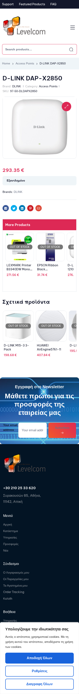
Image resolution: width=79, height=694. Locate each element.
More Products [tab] (17, 225)
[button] (66, 106)
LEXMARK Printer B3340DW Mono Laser (19, 269)
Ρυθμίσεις (39, 671)
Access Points (25, 63)
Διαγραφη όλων (39, 684)
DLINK (16, 86)
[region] (39, 658)
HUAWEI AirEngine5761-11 (49, 348)
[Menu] (72, 27)
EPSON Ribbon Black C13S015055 (47, 269)
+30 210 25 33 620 (19, 488)
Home (6, 63)
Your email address (10, 427)
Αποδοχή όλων (39, 658)
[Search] (67, 49)
